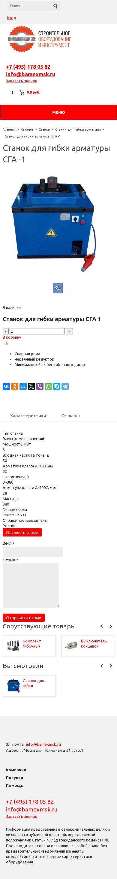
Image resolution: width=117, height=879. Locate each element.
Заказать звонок (21, 81)
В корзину (12, 337)
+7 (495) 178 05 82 (28, 67)
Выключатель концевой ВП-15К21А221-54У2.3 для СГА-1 (95, 644)
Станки (44, 129)
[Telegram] (65, 386)
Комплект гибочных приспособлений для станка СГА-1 (38, 644)
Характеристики (28, 415)
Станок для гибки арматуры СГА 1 (37, 683)
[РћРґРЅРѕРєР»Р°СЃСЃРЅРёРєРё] (14, 386)
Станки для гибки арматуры (78, 129)
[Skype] (56, 386)
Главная (9, 129)
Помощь (14, 785)
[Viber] (40, 386)
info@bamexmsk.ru (30, 74)
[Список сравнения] (12, 92)
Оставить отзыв (22, 532)
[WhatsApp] (48, 386)
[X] (31, 386)
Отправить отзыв (23, 617)
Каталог (27, 129)
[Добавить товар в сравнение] (6, 343)
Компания (16, 770)
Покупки (14, 777)
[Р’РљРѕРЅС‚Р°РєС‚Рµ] (6, 386)
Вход (11, 18)
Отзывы (70, 415)
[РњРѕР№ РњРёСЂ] (23, 386)
